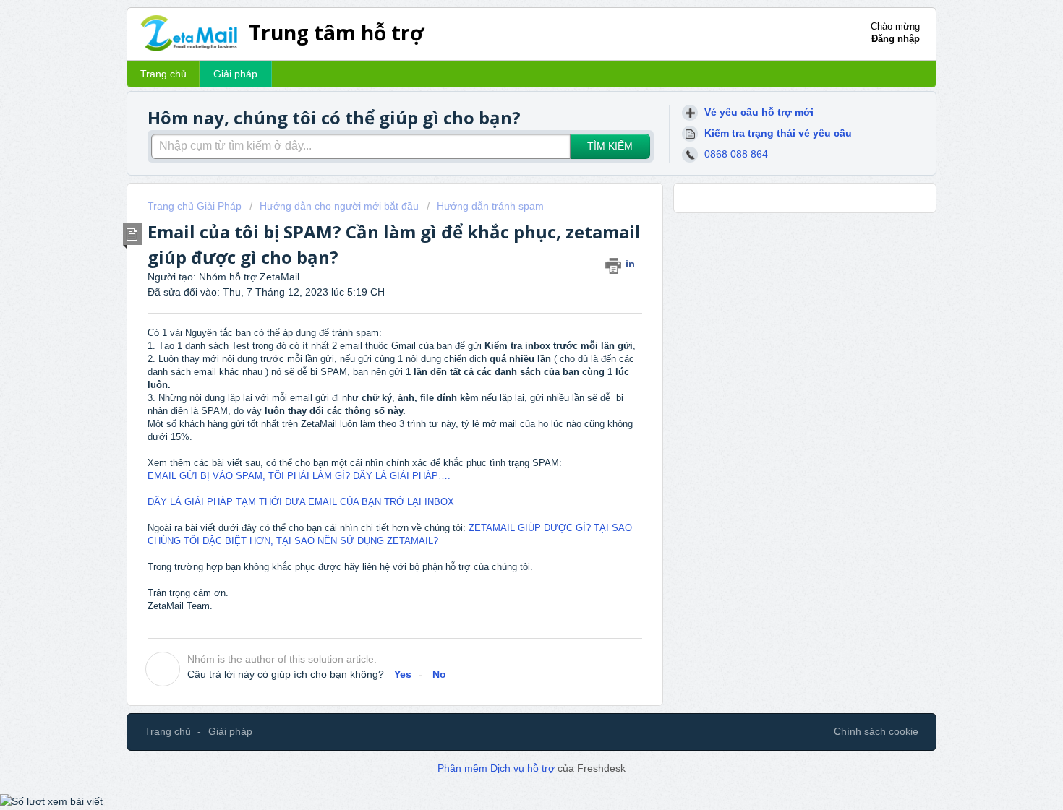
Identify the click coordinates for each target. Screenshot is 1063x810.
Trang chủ (163, 73)
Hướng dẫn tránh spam (490, 206)
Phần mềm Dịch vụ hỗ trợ (497, 768)
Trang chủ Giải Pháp (196, 206)
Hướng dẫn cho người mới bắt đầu (339, 206)
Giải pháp (235, 73)
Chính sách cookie (876, 731)
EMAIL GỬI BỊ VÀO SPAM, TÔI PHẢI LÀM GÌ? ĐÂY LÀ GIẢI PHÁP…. (299, 475)
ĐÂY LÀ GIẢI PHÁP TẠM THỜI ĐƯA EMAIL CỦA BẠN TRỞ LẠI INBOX (301, 501)
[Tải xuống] (504, 215)
